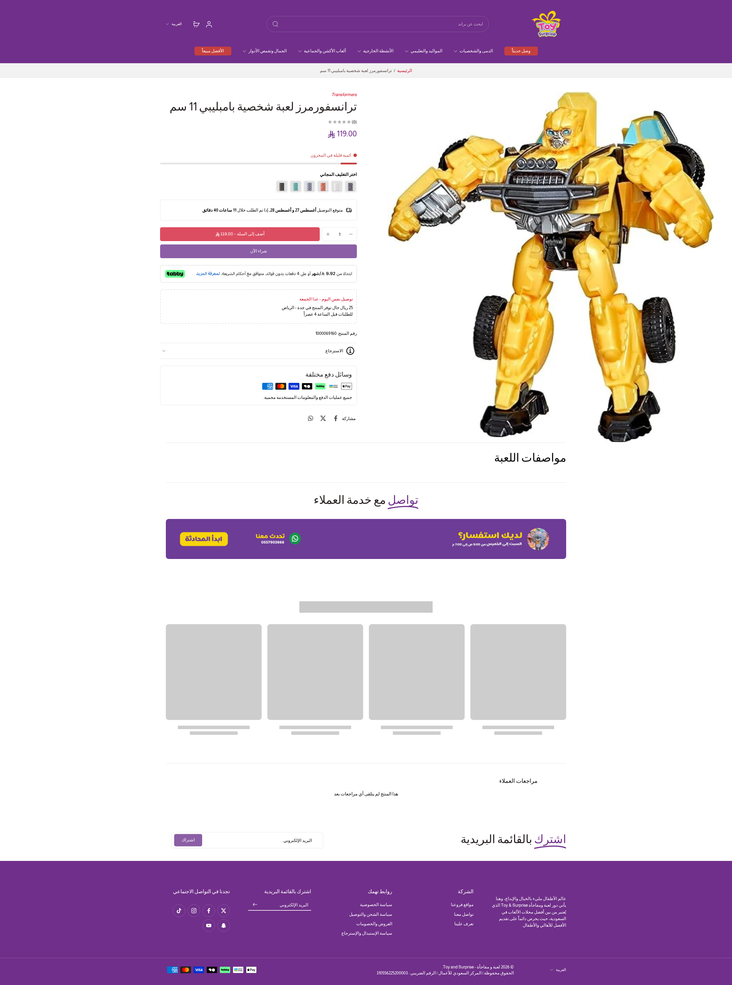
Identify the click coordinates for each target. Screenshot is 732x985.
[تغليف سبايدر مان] (309, 186)
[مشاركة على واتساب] (310, 418)
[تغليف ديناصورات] (282, 186)
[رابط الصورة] (366, 539)
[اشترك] (255, 904)
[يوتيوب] (208, 925)
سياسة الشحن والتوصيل (370, 914)
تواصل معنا (464, 914)
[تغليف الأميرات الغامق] (350, 186)
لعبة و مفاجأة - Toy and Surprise (471, 966)
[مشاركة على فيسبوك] (335, 418)
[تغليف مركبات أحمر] (323, 186)
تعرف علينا (464, 923)
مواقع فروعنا (462, 904)
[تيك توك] (179, 910)
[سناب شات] (223, 925)
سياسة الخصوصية (376, 904)
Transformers (344, 94)
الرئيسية (404, 70)
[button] (240, 234)
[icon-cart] (196, 24)
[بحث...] (275, 24)
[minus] (351, 234)
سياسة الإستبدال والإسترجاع (366, 933)
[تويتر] (223, 910)
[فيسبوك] (208, 910)
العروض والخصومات (374, 923)
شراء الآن (258, 251)
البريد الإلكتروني (294, 904)
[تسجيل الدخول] (208, 24)
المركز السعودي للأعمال (460, 972)
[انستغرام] (194, 910)
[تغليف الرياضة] (295, 186)
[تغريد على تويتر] (323, 418)
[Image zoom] (550, 267)
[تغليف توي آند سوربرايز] (337, 186)
